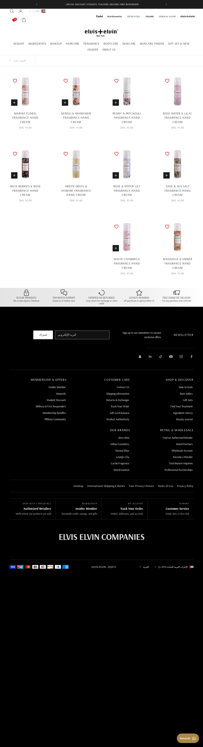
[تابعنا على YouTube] (171, 357)
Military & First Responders (51, 406)
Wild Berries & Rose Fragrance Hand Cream (25, 190)
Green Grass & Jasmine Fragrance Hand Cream (76, 190)
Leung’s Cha (122, 457)
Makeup (56, 43)
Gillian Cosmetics (119, 444)
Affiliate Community (55, 419)
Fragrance (91, 43)
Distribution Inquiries (181, 463)
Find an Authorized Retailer (178, 437)
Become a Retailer (183, 457)
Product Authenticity (117, 419)
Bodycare (110, 43)
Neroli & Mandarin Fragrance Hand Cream (76, 118)
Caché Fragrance (120, 463)
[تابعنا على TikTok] (161, 357)
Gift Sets (188, 400)
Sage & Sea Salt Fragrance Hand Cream (178, 190)
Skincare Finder (152, 43)
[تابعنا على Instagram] (181, 357)
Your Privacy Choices (141, 486)
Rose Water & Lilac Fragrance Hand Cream (177, 118)
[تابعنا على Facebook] (191, 357)
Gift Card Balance (119, 413)
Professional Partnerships (179, 470)
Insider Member (57, 387)
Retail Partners (184, 444)
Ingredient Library (183, 413)
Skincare (129, 43)
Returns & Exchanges (117, 400)
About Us (109, 49)
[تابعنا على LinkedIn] (150, 357)
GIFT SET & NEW (179, 43)
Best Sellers (186, 393)
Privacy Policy (185, 486)
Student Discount (56, 400)
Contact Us (123, 387)
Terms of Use (165, 486)
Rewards (61, 393)
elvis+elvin (123, 437)
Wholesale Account (182, 450)
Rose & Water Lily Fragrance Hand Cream (126, 190)
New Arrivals (186, 387)
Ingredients (37, 43)
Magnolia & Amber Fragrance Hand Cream (177, 263)
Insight (18, 43)
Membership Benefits (54, 413)
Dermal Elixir (122, 450)
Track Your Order (120, 406)
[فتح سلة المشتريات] (18, 19)
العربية (146, 566)
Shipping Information (117, 393)
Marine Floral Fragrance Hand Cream (25, 118)
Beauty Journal (184, 419)
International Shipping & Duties (106, 486)
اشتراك (43, 334)
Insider (92, 49)
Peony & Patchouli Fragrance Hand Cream (127, 118)
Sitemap (78, 486)
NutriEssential (121, 470)
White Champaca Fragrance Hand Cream (127, 263)
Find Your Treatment (181, 406)
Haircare (72, 43)
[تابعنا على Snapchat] (140, 357)
